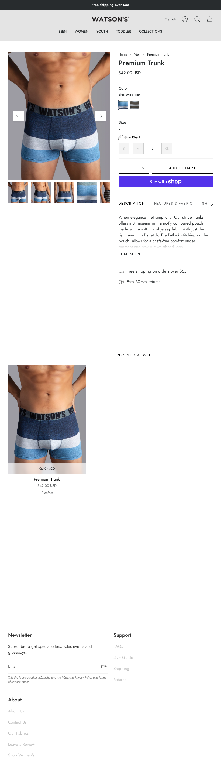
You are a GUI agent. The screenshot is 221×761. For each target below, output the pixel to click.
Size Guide (123, 657)
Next (100, 116)
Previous (18, 116)
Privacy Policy (83, 677)
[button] (63, 31)
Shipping (121, 669)
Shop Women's (21, 755)
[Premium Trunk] (47, 419)
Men (137, 54)
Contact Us (17, 722)
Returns (119, 680)
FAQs (118, 646)
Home (123, 54)
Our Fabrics (18, 733)
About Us (16, 711)
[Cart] (209, 19)
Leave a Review (21, 744)
